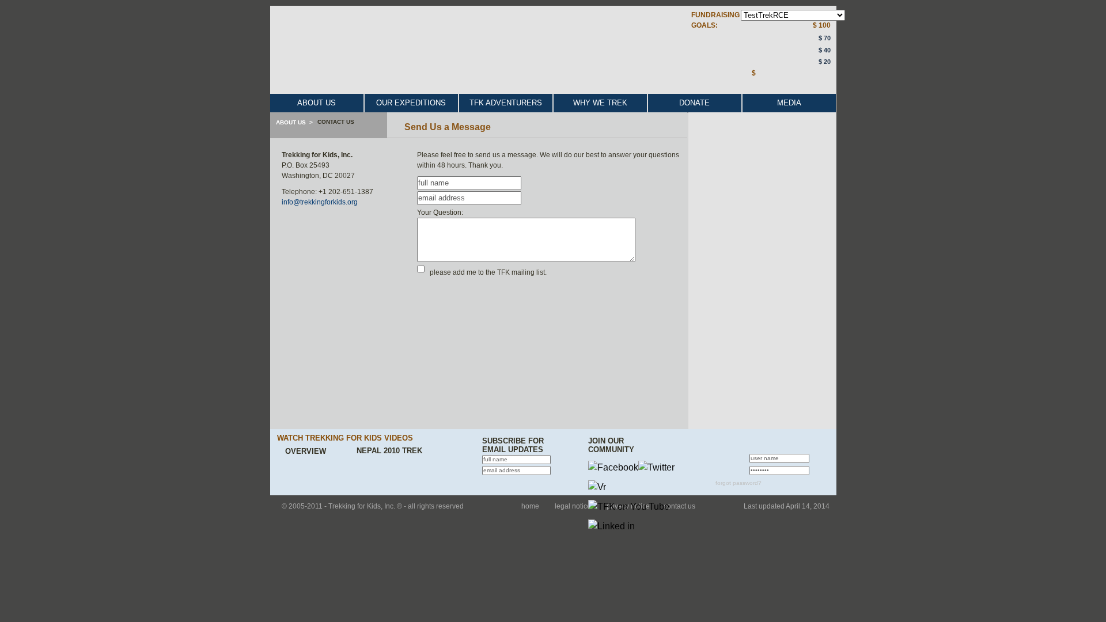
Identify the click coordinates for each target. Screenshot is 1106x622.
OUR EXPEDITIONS (411, 102)
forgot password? (738, 483)
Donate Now (783, 84)
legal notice (573, 506)
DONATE (694, 102)
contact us (679, 506)
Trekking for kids (490, 55)
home (530, 506)
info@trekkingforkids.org (320, 202)
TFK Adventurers (505, 102)
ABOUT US (316, 102)
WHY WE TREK (600, 102)
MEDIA (789, 102)
